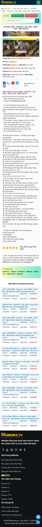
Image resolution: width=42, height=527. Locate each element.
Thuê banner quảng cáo (11, 515)
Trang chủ (6, 8)
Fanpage (12, 62)
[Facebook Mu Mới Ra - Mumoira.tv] (3, 450)
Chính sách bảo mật (10, 511)
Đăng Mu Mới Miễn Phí (11, 471)
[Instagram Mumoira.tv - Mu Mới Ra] (16, 450)
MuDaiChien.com (19, 101)
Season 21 (20, 274)
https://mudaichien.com (20, 58)
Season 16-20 (11, 274)
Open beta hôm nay (31, 15)
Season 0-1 (6, 271)
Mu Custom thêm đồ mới (18, 71)
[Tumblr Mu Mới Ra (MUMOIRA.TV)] (24, 450)
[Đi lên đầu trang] (38, 517)
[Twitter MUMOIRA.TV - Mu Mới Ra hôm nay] (20, 450)
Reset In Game (14, 68)
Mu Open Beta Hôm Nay (11, 460)
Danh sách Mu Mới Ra (21, 8)
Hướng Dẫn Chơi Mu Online (13, 467)
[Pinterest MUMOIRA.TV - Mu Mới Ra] (11, 450)
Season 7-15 (6, 495)
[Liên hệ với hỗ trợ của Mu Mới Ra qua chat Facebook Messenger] (38, 522)
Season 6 (14, 65)
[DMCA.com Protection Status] (21, 475)
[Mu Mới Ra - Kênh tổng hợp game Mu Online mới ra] (7, 450)
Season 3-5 (21, 271)
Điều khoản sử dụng (10, 507)
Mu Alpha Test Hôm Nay (11, 464)
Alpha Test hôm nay (17, 15)
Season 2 (14, 271)
